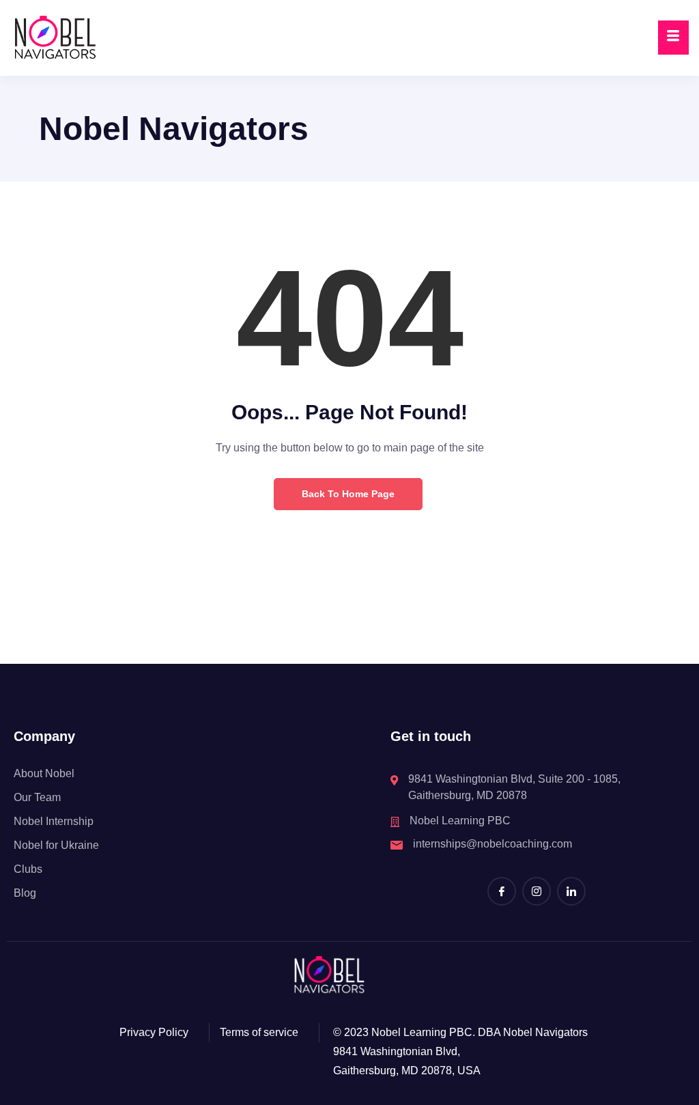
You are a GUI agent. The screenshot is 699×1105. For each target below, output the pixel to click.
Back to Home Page (348, 493)
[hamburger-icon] (673, 37)
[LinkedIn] (571, 891)
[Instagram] (536, 891)
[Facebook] (501, 891)
